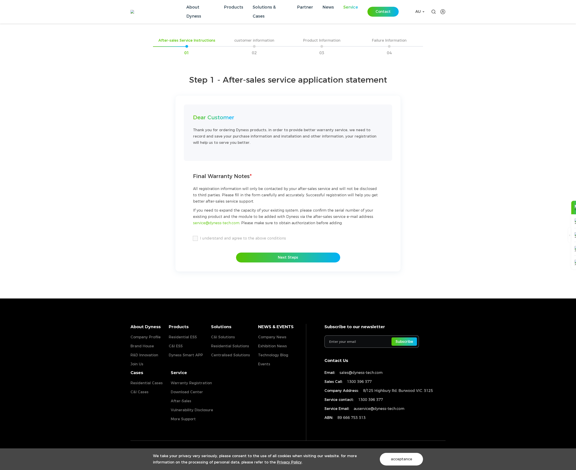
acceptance (401, 459)
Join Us (136, 364)
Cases (136, 372)
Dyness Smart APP (186, 355)
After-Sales (181, 401)
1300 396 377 (359, 382)
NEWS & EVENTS (276, 326)
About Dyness (145, 326)
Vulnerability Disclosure (192, 410)
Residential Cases (146, 383)
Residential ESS (183, 337)
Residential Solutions (230, 346)
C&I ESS (176, 346)
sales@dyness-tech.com (361, 373)
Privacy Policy (289, 462)
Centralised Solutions (230, 355)
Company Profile (145, 337)
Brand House (142, 346)
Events (264, 364)
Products (179, 326)
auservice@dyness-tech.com (379, 409)
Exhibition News (272, 346)
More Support (183, 419)
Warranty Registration (191, 383)
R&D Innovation (144, 355)
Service (179, 372)
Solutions (221, 326)
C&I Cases (139, 392)
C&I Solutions (223, 337)
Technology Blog (273, 355)
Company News (272, 337)
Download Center (187, 392)
